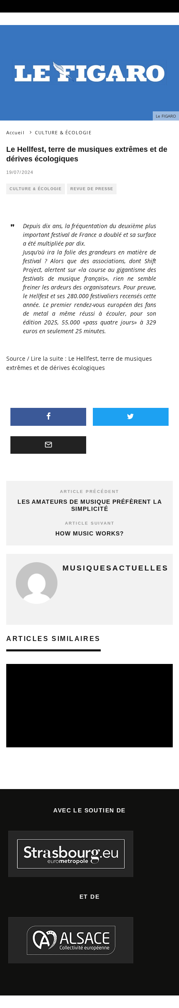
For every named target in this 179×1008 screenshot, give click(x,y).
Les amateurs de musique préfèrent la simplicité (89, 505)
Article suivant (89, 523)
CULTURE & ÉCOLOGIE (36, 189)
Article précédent (89, 491)
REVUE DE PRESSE (91, 189)
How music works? (89, 533)
